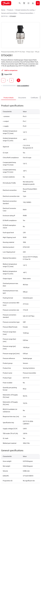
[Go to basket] (24, 3)
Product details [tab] (9, 98)
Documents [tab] (22, 98)
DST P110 (4, 16)
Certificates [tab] (34, 98)
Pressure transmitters (26, 13)
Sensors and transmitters (9, 13)
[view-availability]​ (23, 86)
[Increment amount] (11, 80)
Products (10, 10)
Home (3, 10)
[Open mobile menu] (38, 3)
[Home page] (6, 3)
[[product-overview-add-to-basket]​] (18, 80)
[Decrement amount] (3, 80)
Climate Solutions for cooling (24, 10)
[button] (28, 3)
